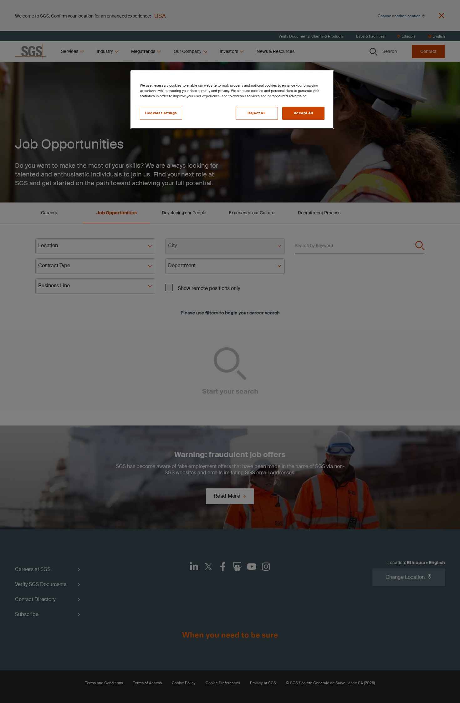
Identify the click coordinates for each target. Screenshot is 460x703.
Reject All (257, 113)
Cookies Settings (161, 113)
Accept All (303, 113)
